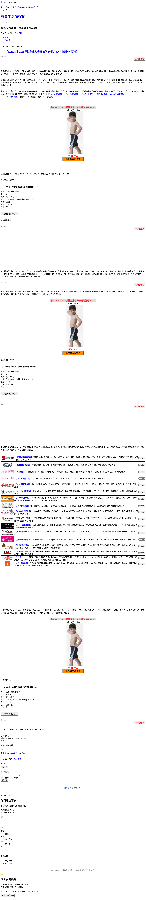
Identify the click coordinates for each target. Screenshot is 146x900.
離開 (12, 896)
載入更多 (4, 767)
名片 (7, 43)
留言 (17, 753)
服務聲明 (93, 870)
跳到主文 (4, 22)
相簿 (7, 37)
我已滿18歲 (5, 896)
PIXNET (57, 870)
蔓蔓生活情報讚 (13, 17)
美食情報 (18, 33)
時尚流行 (17, 759)
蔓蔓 (2, 741)
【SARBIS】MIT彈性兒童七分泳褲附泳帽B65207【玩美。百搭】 (42, 51)
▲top (3, 763)
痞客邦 (12, 753)
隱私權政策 (85, 870)
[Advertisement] (73, 249)
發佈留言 (4, 780)
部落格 (7, 40)
